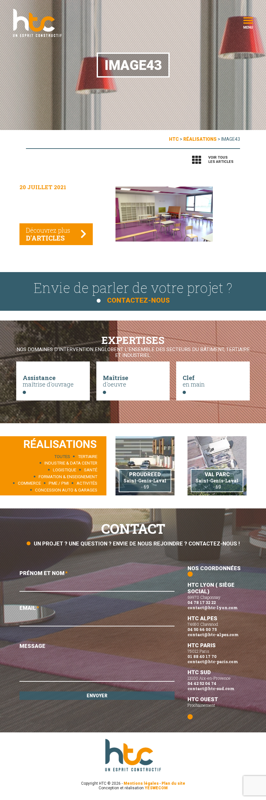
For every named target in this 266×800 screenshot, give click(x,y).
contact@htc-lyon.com (212, 607)
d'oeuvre (115, 381)
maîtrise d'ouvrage (48, 381)
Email (29, 608)
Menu (248, 27)
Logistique (64, 469)
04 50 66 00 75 (202, 629)
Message (32, 646)
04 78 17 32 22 (201, 602)
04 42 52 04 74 (201, 683)
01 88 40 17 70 (202, 656)
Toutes (62, 456)
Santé (90, 469)
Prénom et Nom (43, 573)
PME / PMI (59, 483)
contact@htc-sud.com (210, 688)
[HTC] (37, 23)
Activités (87, 483)
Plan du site (173, 783)
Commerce (29, 483)
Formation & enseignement (68, 476)
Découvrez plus (48, 234)
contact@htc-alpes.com (212, 634)
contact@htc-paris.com (212, 661)
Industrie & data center (70, 463)
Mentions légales (141, 783)
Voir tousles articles (221, 159)
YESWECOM (156, 788)
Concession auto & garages (66, 489)
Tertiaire (87, 456)
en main (194, 381)
